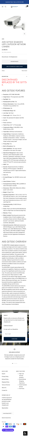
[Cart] (26, 6)
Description (5, 76)
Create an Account (8, 325)
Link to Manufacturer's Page (14, 66)
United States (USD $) (7, 413)
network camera (14, 245)
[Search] (5, 6)
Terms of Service (6, 384)
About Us (4, 387)
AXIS (3, 38)
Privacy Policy (5, 376)
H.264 (19, 278)
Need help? (24, 70)
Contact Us (16, 355)
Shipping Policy (5, 382)
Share (3, 70)
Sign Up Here (5, 408)
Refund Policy (5, 379)
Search (3, 373)
